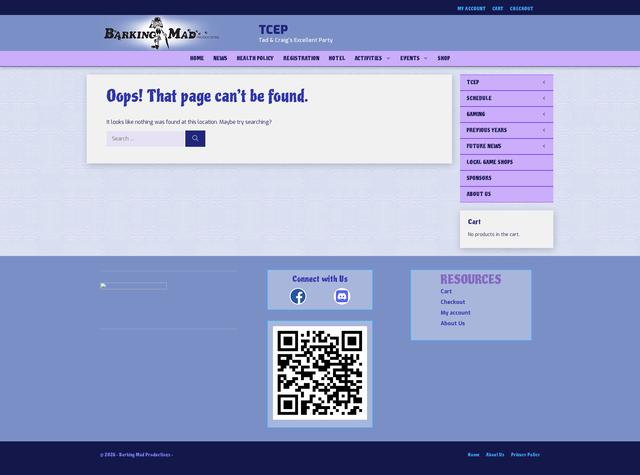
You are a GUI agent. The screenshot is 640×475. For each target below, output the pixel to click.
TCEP (273, 30)
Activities (368, 58)
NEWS (220, 58)
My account (471, 9)
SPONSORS (479, 178)
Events (410, 58)
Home (197, 58)
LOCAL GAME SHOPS (490, 162)
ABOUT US (479, 194)
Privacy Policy (525, 455)
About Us (453, 323)
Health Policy (255, 58)
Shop (444, 58)
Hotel (337, 58)
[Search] (195, 138)
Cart (497, 9)
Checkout (521, 9)
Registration (301, 58)
